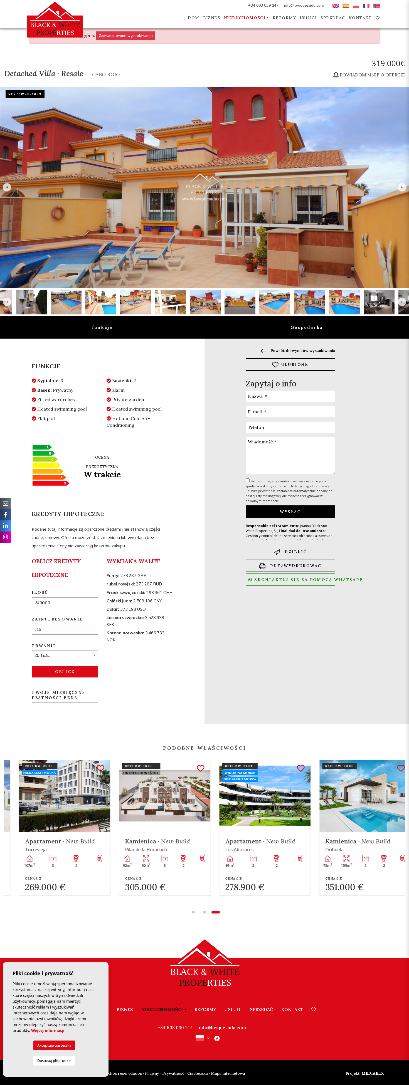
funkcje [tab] (102, 327)
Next (402, 187)
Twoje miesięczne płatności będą (58, 695)
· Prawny (151, 1073)
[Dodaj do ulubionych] (90, 769)
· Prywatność (172, 1073)
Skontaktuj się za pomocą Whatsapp (293, 579)
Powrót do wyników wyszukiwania (302, 350)
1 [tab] (193, 912)
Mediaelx (365, 1073)
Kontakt (360, 17)
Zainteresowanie (57, 619)
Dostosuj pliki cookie (54, 1060)
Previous (7, 187)
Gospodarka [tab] (306, 327)
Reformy (284, 17)
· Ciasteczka (196, 1073)
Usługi (308, 17)
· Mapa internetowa (227, 1073)
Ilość (40, 592)
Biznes (211, 17)
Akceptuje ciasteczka (54, 1045)
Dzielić (295, 551)
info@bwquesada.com (304, 5)
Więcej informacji (47, 1030)
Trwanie (44, 645)
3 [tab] (215, 912)
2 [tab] (204, 912)
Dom (193, 17)
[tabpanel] (54, 828)
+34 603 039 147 (263, 5)
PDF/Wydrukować (294, 565)
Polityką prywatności (261, 491)
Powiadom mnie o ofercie (372, 75)
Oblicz (65, 671)
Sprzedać (333, 17)
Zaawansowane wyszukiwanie (126, 35)
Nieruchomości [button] (245, 17)
